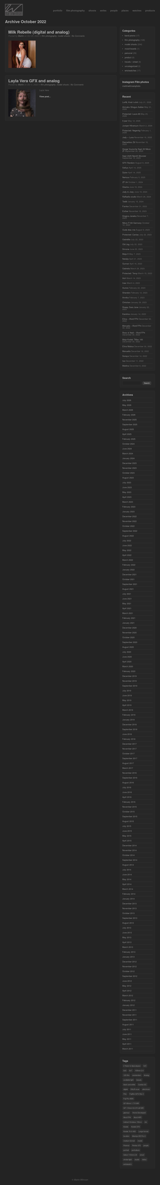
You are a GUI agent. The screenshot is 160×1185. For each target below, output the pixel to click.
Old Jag (125, 244)
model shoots (64, 35)
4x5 (144, 1065)
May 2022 (126, 550)
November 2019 (129, 680)
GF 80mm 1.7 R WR (131, 1103)
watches (136, 10)
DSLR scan (135, 1089)
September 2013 (129, 917)
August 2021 (128, 588)
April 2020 (126, 661)
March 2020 (127, 666)
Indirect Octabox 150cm (132, 1122)
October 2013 (128, 913)
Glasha (125, 186)
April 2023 (126, 496)
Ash (124, 278)
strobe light (127, 1159)
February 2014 (128, 893)
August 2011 (128, 1024)
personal (128, 53)
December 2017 (129, 743)
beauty (139, 1080)
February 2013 (128, 951)
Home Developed (139, 1112)
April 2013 (126, 942)
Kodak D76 (135, 1126)
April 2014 (126, 884)
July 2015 (126, 826)
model (140, 1140)
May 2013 (126, 937)
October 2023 (128, 472)
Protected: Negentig (131, 130)
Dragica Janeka (129, 215)
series (103, 10)
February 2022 (128, 564)
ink (146, 1122)
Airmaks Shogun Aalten (133, 107)
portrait (126, 1150)
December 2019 (129, 676)
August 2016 (128, 782)
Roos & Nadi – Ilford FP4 (133, 332)
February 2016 (128, 801)
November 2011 (129, 1014)
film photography (75, 10)
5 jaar (124, 120)
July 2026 (126, 400)
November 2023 (129, 467)
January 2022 (128, 569)
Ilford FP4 (127, 1117)
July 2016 (126, 787)
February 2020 (128, 671)
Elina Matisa (128, 346)
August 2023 (128, 477)
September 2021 (129, 584)
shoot (142, 1154)
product (128, 57)
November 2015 (129, 806)
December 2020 (129, 627)
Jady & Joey (128, 191)
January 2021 (128, 622)
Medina (125, 365)
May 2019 (126, 700)
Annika (125, 297)
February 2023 (128, 506)
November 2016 (129, 772)
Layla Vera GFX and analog (34, 81)
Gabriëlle (126, 239)
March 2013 (127, 947)
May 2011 (126, 1038)
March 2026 (127, 409)
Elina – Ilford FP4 (130, 318)
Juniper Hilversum (130, 125)
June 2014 (127, 874)
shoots (92, 10)
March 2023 (127, 501)
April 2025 (126, 434)
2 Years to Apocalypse (131, 1065)
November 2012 (129, 966)
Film (125, 1094)
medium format (129, 1140)
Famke (125, 206)
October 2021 (128, 579)
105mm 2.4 (139, 1070)
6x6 (124, 1070)
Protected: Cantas (130, 234)
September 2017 (129, 758)
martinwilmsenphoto (131, 85)
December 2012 (129, 961)
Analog (146, 1075)
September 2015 (129, 816)
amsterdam (136, 1075)
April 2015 (126, 840)
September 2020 (129, 642)
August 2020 (128, 646)
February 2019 (128, 714)
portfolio (57, 10)
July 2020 (126, 651)
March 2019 (127, 709)
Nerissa (125, 177)
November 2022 (129, 521)
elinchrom (146, 1089)
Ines (124, 282)
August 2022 (128, 535)
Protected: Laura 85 (131, 113)
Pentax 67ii (136, 1145)
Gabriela (126, 268)
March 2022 (127, 559)
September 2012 (129, 976)
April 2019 (126, 705)
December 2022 (129, 516)
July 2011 (126, 1029)
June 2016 (127, 792)
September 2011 (129, 1019)
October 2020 (128, 637)
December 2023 (129, 463)
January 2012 (128, 1005)
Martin (21, 35)
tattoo (144, 1159)
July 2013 (126, 927)
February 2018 (128, 738)
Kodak (125, 1126)
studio (137, 1159)
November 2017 (129, 748)
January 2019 (128, 719)
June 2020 (127, 656)
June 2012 (127, 980)
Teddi (124, 201)
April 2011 (126, 1043)
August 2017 (128, 763)
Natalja (125, 258)
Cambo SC (142, 1084)
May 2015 (126, 835)
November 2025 (129, 419)
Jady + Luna (128, 137)
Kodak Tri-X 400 (129, 1131)
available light (128, 1080)
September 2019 (129, 685)
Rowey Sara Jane (130, 307)
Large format (143, 1131)
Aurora (125, 287)
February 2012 (128, 1000)
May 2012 (126, 985)
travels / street (131, 61)
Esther (125, 211)
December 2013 (129, 903)
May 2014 (126, 879)
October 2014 (128, 855)
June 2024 (127, 448)
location (126, 1136)
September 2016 (129, 777)
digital (125, 1089)
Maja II (125, 253)
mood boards (130, 48)
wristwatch (127, 1164)
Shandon (126, 292)
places (125, 10)
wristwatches (130, 70)
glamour (126, 1112)
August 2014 (128, 864)
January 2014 (128, 898)
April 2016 (126, 797)
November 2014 (129, 850)
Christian (126, 302)
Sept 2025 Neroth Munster (134, 155)
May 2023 (126, 492)
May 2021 (126, 603)
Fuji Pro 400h (128, 1098)
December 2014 (129, 845)
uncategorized (131, 66)
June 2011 (127, 1034)
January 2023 (128, 511)
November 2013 (129, 908)
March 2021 (127, 613)
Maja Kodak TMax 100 (132, 339)
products (150, 10)
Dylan (125, 172)
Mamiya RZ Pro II (138, 1136)
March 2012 (127, 995)
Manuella (126, 351)
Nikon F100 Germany (132, 222)
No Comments (78, 35)
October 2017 (128, 753)
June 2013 (127, 932)
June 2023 (127, 487)
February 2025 (128, 438)
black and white (129, 1084)
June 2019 (127, 695)
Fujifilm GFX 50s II (137, 1094)
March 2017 (127, 767)
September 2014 (129, 859)
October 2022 (128, 526)
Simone (125, 249)
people (114, 10)
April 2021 (126, 608)
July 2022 (126, 540)
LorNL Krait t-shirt (130, 102)
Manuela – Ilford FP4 (131, 325)
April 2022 (126, 555)
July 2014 (126, 869)
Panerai (126, 1145)
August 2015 (128, 821)
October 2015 (128, 811)
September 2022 (129, 530)
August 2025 (128, 429)
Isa (123, 360)
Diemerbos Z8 (128, 142)
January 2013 (128, 956)
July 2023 (126, 482)
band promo (130, 35)
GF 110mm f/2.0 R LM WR (133, 1108)
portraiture (136, 1150)
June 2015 (127, 830)
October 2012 (128, 971)
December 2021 (129, 574)
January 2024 (128, 458)
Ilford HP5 (137, 1117)
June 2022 (127, 545)
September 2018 (129, 729)
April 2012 (126, 990)
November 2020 (129, 632)
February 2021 (128, 617)
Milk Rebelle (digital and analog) (39, 32)
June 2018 (127, 734)
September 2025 (129, 424)
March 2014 (127, 888)
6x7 (130, 1070)
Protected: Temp (129, 273)
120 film (126, 1075)
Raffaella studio (129, 196)
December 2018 (129, 724)
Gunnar (125, 263)
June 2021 (127, 598)
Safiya (125, 167)
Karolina (126, 314)
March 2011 (127, 1048)
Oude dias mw (128, 229)
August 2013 (128, 922)
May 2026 (126, 405)
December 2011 (129, 1009)
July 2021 (126, 593)
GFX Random (128, 162)
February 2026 (128, 414)
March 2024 (127, 453)
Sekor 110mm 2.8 (130, 1154)
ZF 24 (125, 182)
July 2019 (126, 690)
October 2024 (128, 443)
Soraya (125, 356)
